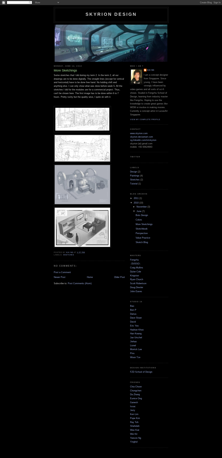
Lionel (133, 345)
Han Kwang (136, 333)
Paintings (134, 175)
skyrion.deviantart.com (141, 136)
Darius (133, 314)
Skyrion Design (111, 14)
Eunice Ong (136, 398)
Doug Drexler (136, 287)
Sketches (68, 255)
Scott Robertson (138, 283)
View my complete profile (145, 119)
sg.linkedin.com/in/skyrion (143, 140)
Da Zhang (135, 394)
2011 (136, 198)
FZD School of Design (141, 372)
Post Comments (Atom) (80, 283)
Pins (132, 353)
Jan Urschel (136, 337)
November (141, 206)
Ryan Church (136, 279)
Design (133, 171)
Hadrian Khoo (137, 329)
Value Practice (143, 237)
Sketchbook (142, 228)
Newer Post (59, 277)
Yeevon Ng (135, 438)
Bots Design (142, 215)
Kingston (134, 275)
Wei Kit (133, 434)
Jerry (132, 410)
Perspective (142, 233)
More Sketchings (144, 224)
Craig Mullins (136, 267)
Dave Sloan (136, 317)
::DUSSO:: (135, 263)
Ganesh (134, 402)
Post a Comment (62, 272)
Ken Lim (134, 414)
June (139, 211)
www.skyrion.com (139, 133)
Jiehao (133, 341)
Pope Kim (135, 418)
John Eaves (136, 291)
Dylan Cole (135, 271)
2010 (136, 202)
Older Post (119, 277)
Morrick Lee (136, 349)
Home (90, 277)
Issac (133, 406)
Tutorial (134, 183)
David (133, 321)
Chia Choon (136, 386)
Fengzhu (134, 259)
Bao (132, 306)
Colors (139, 219)
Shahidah (134, 426)
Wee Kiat (134, 430)
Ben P (133, 310)
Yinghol (134, 441)
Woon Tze (135, 357)
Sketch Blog (142, 242)
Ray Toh (134, 422)
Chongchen (135, 390)
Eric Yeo (134, 325)
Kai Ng (150, 70)
